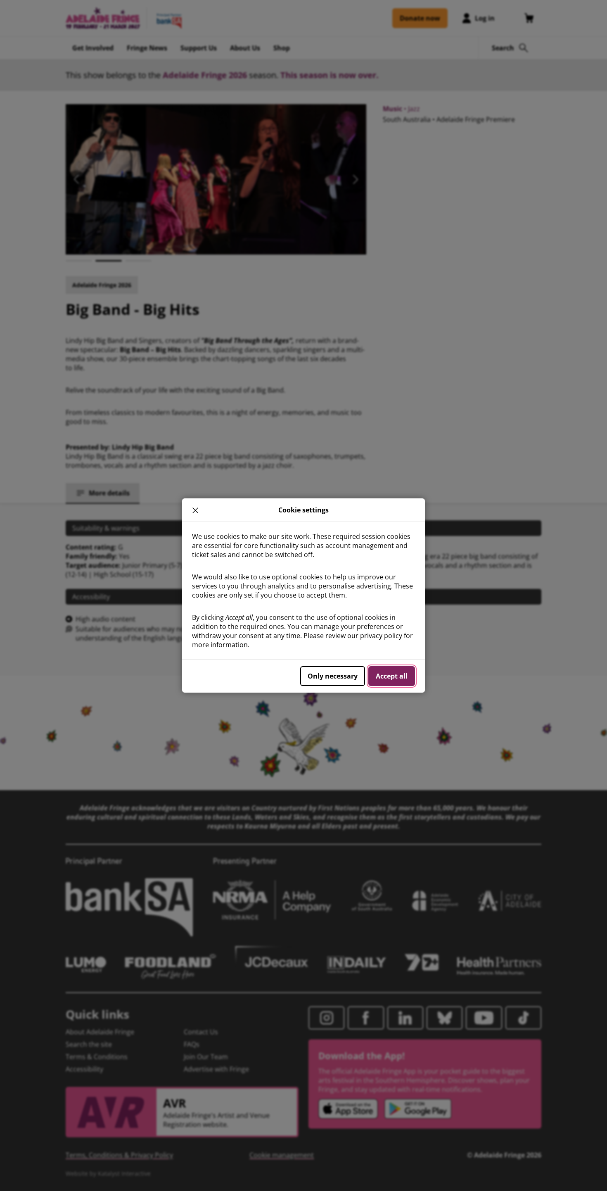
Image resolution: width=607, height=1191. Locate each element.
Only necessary (333, 676)
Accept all (392, 676)
